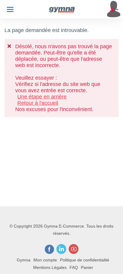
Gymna (23, 260)
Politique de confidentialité (84, 260)
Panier (87, 267)
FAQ (74, 267)
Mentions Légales (50, 267)
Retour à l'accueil (37, 103)
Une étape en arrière (42, 97)
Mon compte (45, 260)
